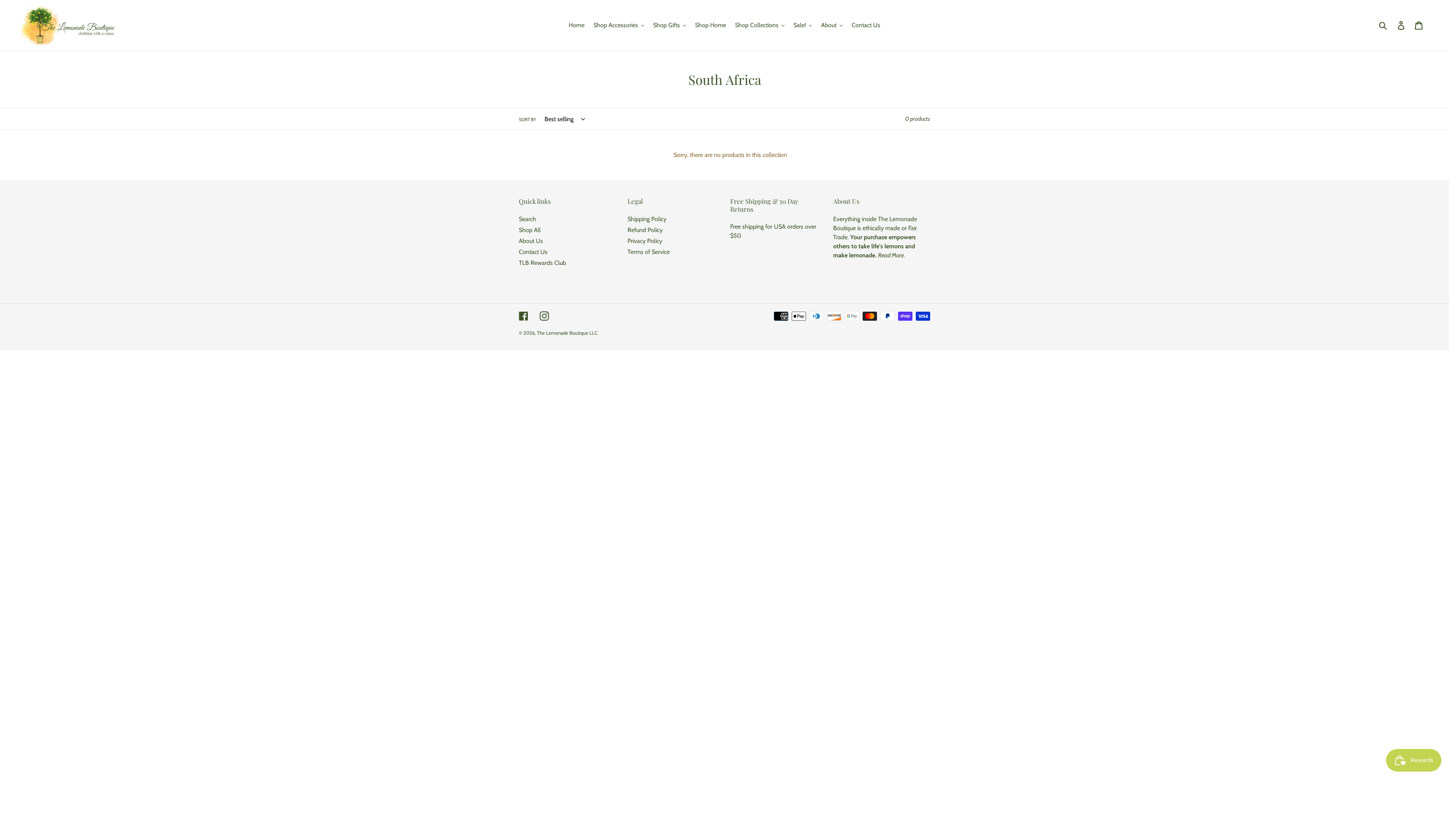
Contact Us (533, 251)
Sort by (527, 119)
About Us (531, 240)
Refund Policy (645, 230)
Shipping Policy (647, 219)
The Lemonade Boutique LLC (567, 333)
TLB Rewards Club (542, 262)
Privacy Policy (645, 240)
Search (527, 219)
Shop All (530, 230)
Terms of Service (649, 251)
